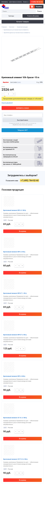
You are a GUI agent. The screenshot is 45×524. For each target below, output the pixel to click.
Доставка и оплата (15, 2)
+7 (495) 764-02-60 (37, 2)
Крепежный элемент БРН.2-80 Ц (14, 376)
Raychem (13, 82)
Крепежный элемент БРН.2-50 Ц (14, 252)
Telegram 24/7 (23, 130)
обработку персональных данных (22, 124)
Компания (26, 2)
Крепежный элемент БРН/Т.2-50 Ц (14, 334)
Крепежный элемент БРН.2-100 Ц (14, 210)
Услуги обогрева (33, 16)
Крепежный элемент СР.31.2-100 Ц (15, 417)
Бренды (11, 16)
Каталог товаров (22, 22)
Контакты (5, 2)
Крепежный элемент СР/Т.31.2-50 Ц (15, 459)
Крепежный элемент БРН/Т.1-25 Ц (14, 293)
